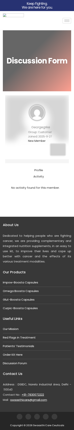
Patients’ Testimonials (18, 346)
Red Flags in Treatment (19, 337)
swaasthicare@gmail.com (28, 400)
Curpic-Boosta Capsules (20, 308)
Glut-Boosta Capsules (19, 300)
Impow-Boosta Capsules (20, 282)
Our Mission (11, 329)
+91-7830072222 (33, 395)
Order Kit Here (13, 355)
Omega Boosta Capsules (21, 291)
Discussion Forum (15, 363)
